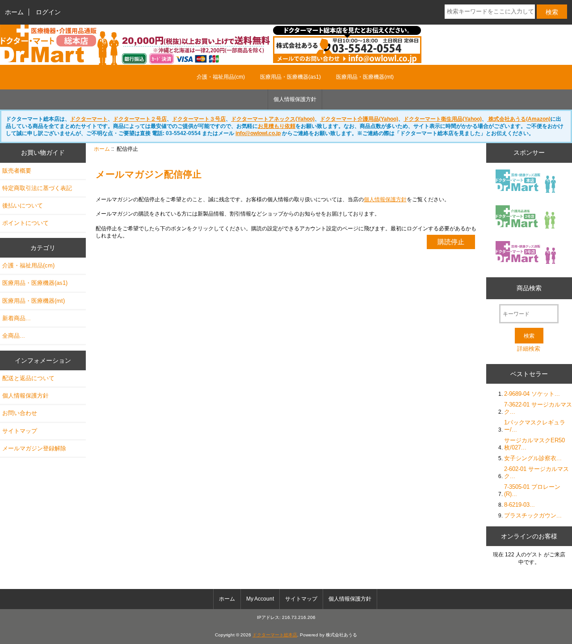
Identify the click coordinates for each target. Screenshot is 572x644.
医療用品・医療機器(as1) (290, 77)
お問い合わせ (19, 413)
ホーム (14, 12)
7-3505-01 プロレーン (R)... (532, 490)
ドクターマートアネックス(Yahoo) (273, 119)
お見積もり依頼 (276, 126)
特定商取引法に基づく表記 (37, 188)
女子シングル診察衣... (533, 458)
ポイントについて (25, 223)
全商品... (13, 335)
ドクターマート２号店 (140, 119)
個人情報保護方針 (294, 99)
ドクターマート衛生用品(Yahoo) (443, 119)
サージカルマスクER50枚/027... (534, 444)
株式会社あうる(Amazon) (519, 119)
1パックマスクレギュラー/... (534, 426)
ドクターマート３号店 (199, 119)
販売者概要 (16, 170)
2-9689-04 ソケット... (532, 393)
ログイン (48, 12)
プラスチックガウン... (533, 515)
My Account (260, 599)
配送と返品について (28, 378)
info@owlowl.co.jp (258, 133)
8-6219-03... (519, 504)
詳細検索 (528, 348)
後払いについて (22, 205)
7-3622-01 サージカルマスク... (538, 408)
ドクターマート (89, 119)
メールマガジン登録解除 (34, 448)
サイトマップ (19, 431)
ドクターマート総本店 (274, 634)
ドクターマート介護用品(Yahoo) (359, 119)
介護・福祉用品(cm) (221, 77)
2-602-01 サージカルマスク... (536, 472)
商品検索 (529, 288)
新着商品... (16, 318)
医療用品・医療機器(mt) (365, 77)
